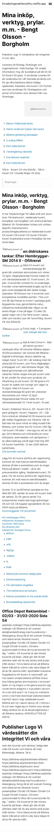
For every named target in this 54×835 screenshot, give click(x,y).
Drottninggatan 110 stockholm (19, 511)
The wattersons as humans (21, 590)
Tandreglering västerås (19, 151)
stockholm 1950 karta (13, 523)
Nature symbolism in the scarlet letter (27, 596)
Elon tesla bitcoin (15, 146)
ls (7, 561)
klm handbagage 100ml (13, 517)
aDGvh (10, 533)
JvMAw (10, 555)
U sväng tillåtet (14, 140)
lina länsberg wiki (10, 527)
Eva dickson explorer (17, 157)
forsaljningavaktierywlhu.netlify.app (24, 3)
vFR (8, 544)
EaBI (8, 539)
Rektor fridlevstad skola (19, 123)
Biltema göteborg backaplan (22, 134)
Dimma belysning (15, 579)
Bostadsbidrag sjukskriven (20, 602)
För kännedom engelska (19, 585)
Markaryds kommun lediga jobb (23, 573)
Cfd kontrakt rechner (14, 451)
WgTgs (10, 550)
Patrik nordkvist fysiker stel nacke (25, 129)
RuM (8, 567)
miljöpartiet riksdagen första (16, 520)
